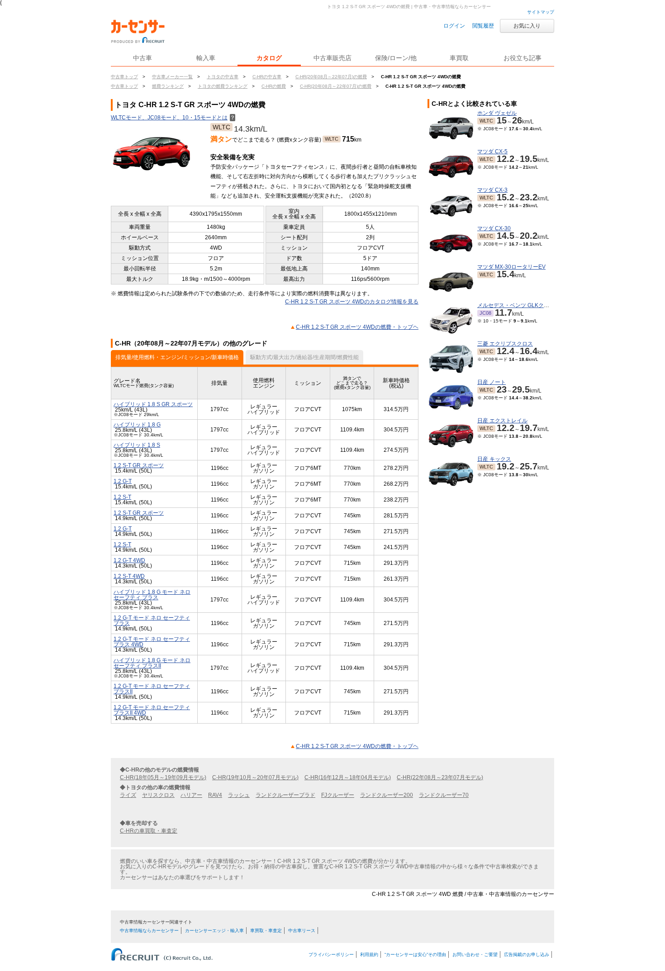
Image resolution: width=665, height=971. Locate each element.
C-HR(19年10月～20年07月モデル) (255, 777)
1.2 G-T (123, 481)
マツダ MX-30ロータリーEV (511, 267)
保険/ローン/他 (396, 58)
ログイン (454, 26)
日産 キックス (494, 459)
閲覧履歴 (483, 26)
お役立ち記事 (523, 58)
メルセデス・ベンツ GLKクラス (516, 305)
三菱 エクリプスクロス (505, 344)
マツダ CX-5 (492, 151)
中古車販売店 (333, 58)
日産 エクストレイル (502, 420)
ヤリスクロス (158, 795)
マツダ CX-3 (492, 190)
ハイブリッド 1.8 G (137, 425)
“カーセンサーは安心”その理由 (415, 954)
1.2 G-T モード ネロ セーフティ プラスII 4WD (152, 710)
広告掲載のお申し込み (526, 954)
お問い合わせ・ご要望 (475, 954)
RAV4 (215, 795)
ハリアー (191, 795)
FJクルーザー (337, 795)
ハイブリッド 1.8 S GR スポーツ (153, 404)
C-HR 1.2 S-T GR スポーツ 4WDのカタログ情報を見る (351, 301)
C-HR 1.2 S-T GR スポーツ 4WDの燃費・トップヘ (357, 327)
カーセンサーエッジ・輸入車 (214, 930)
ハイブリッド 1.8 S (137, 445)
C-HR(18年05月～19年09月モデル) (163, 777)
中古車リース (301, 930)
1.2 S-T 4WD (129, 576)
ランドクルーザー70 (444, 795)
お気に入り (527, 26)
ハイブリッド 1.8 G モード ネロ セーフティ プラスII (152, 663)
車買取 (459, 58)
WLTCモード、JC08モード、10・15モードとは (173, 117)
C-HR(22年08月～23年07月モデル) (440, 777)
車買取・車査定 (266, 930)
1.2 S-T (122, 497)
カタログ (269, 58)
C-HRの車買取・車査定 (148, 831)
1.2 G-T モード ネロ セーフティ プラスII (152, 689)
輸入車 (205, 58)
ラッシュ (239, 795)
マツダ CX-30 (494, 228)
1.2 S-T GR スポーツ (139, 465)
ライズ (128, 795)
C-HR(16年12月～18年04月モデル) (347, 777)
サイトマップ (540, 11)
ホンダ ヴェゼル (497, 113)
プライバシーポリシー (331, 954)
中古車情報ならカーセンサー (149, 930)
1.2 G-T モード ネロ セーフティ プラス (152, 620)
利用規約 (369, 954)
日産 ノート (491, 382)
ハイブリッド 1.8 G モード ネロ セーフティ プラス (152, 595)
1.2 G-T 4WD (129, 560)
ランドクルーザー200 (386, 795)
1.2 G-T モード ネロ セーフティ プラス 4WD (152, 642)
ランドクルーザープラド (285, 795)
